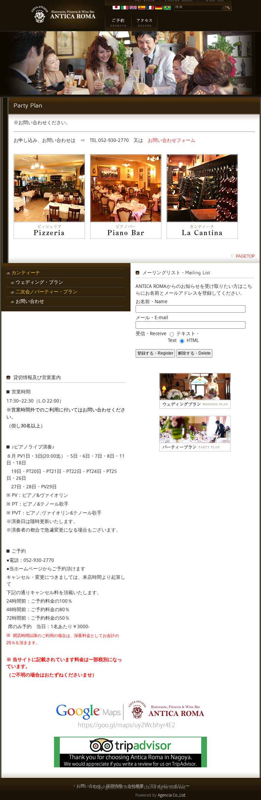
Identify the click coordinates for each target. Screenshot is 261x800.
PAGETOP (245, 256)
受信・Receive (151, 334)
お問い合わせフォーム (171, 140)
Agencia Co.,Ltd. (172, 795)
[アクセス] (144, 22)
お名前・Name (152, 302)
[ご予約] (118, 22)
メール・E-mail (152, 318)
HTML (193, 340)
